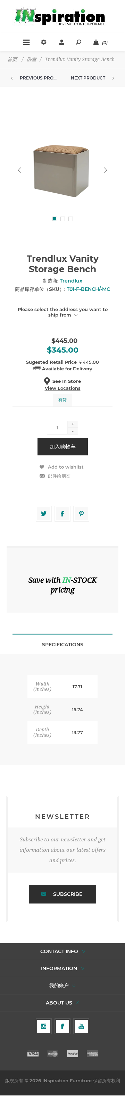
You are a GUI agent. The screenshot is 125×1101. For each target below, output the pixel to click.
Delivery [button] (82, 368)
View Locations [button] (63, 388)
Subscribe (67, 894)
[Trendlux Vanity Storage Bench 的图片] (62, 170)
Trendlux (71, 281)
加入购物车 (63, 446)
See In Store (66, 381)
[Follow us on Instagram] (43, 1026)
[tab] (62, 644)
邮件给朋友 (59, 476)
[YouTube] (81, 1026)
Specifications (62, 644)
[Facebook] (62, 1026)
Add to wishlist (66, 467)
